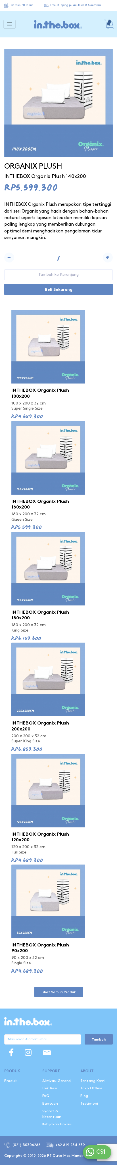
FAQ (45, 1096)
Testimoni (89, 1103)
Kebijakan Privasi (57, 1124)
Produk (10, 1081)
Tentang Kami (92, 1081)
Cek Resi (49, 1088)
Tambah (99, 1039)
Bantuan (50, 1103)
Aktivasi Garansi (56, 1081)
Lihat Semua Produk (58, 992)
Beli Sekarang (58, 290)
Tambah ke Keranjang (58, 274)
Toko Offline (91, 1088)
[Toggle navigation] (9, 24)
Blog (84, 1096)
